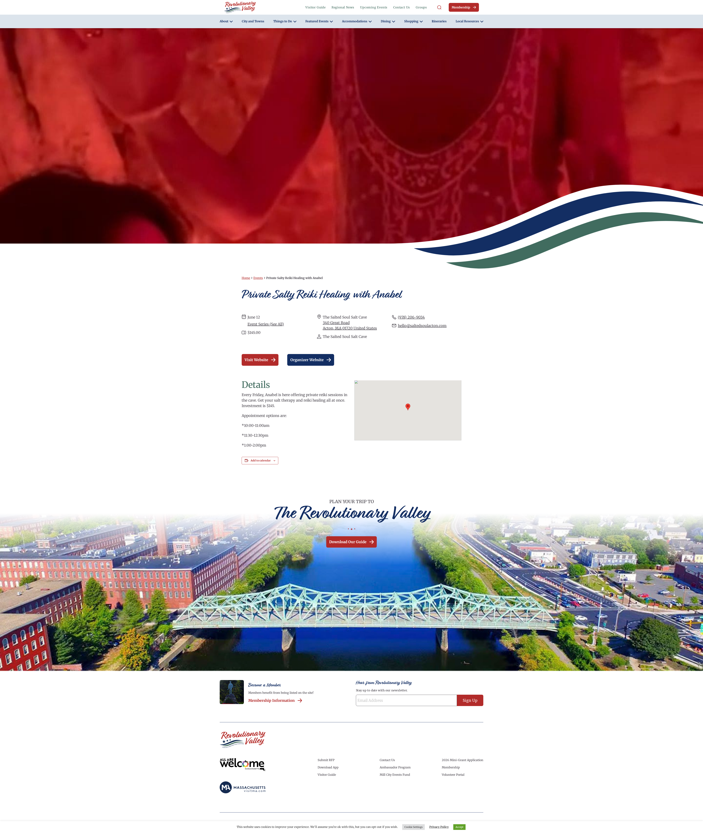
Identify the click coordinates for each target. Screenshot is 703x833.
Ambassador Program (395, 767)
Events (258, 278)
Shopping (411, 21)
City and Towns (253, 21)
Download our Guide (348, 542)
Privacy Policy (439, 827)
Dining (386, 21)
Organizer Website (307, 359)
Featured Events (316, 21)
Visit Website (256, 359)
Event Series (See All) (266, 324)
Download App (328, 767)
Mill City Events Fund (395, 774)
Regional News (343, 7)
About (224, 21)
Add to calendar (261, 460)
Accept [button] (459, 827)
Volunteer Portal (453, 774)
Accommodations (354, 21)
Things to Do (282, 21)
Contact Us (401, 7)
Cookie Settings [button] (413, 827)
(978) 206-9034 (411, 317)
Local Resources (467, 21)
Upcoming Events (373, 7)
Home (246, 278)
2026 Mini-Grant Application (462, 760)
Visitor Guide (315, 7)
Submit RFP (326, 760)
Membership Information (271, 700)
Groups (421, 7)
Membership (461, 7)
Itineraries (439, 21)
